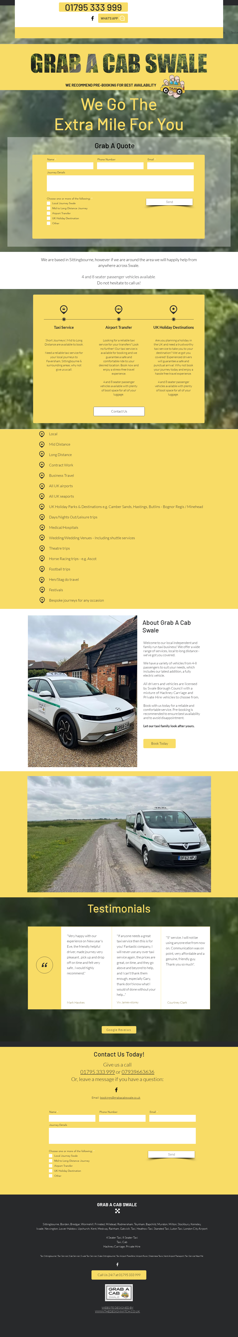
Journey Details (56, 172)
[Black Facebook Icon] (92, 18)
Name (50, 159)
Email (151, 159)
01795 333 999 (97, 1072)
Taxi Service (64, 327)
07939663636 (138, 1072)
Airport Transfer (118, 327)
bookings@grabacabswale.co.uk (120, 1097)
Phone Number (106, 159)
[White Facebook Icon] (117, 1264)
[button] (119, 834)
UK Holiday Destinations (173, 327)
